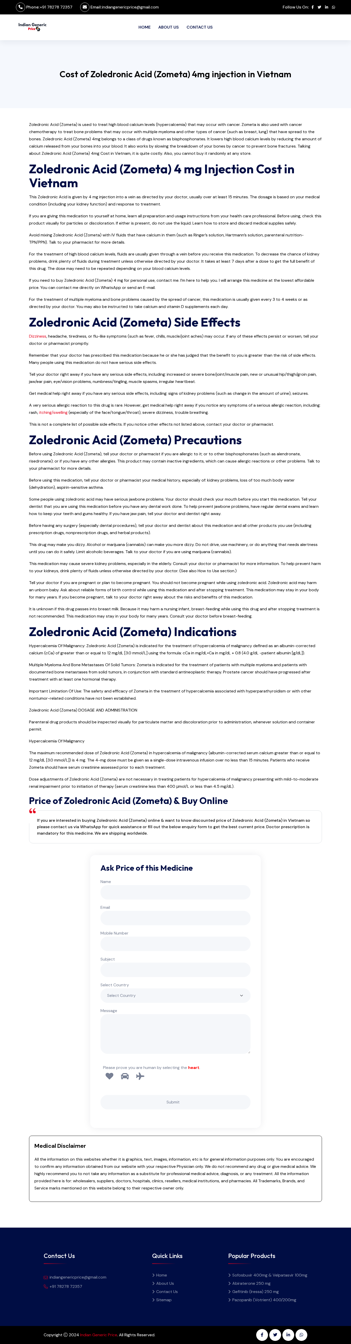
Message (108, 1010)
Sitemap (164, 1300)
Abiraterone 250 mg (251, 1283)
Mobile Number (114, 933)
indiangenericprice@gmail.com (130, 7)
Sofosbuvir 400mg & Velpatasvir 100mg (269, 1275)
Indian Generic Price (98, 1335)
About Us (168, 27)
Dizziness (37, 336)
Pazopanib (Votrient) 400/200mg (264, 1300)
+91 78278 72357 (56, 7)
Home (144, 27)
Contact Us (200, 27)
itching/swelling (53, 412)
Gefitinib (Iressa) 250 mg (255, 1291)
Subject (107, 959)
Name (105, 881)
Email (105, 907)
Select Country (114, 985)
